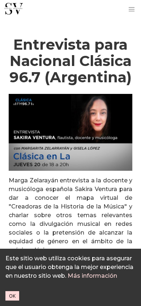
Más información (92, 275)
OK (12, 296)
